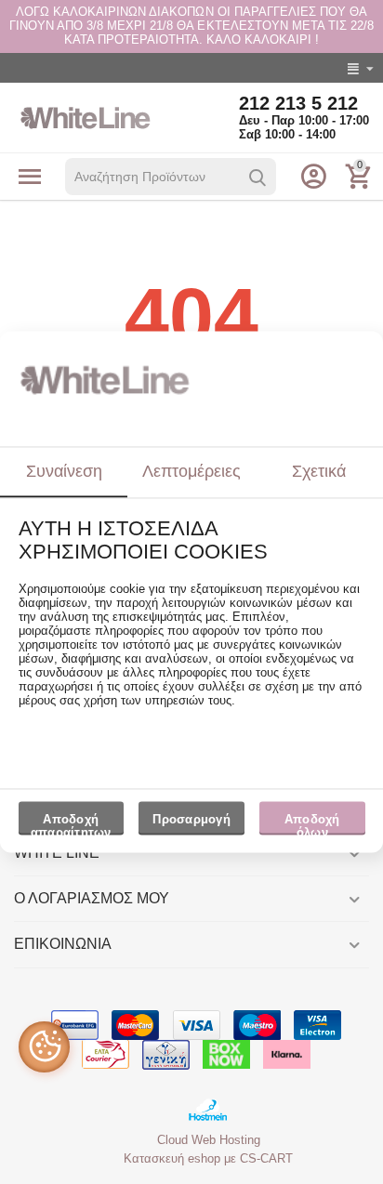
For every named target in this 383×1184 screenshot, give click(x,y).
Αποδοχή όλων (312, 823)
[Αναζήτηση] (257, 177)
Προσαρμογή (191, 819)
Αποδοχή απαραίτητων (71, 823)
